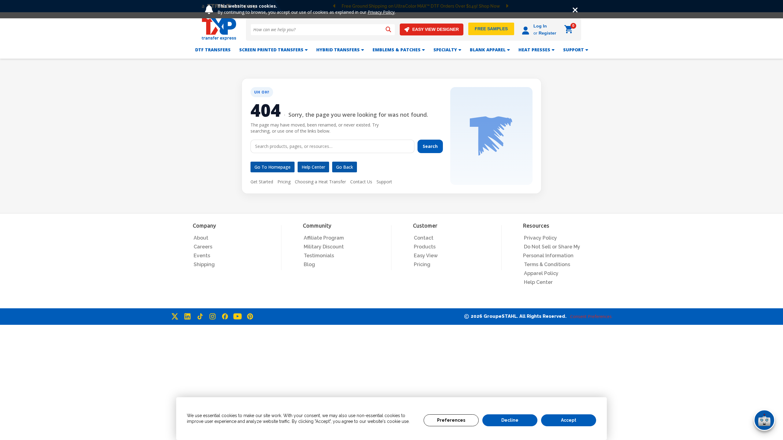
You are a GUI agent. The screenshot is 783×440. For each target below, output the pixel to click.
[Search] (388, 29)
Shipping (204, 264)
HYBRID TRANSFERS (338, 50)
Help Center (313, 167)
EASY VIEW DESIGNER (435, 29)
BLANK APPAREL (488, 50)
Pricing (284, 182)
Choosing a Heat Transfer (320, 182)
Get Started (261, 182)
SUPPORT (573, 50)
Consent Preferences (591, 316)
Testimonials (319, 255)
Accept (568, 420)
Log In (540, 26)
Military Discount (324, 247)
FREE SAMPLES (491, 28)
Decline (509, 420)
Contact (423, 238)
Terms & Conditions (547, 264)
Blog (309, 264)
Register (547, 33)
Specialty (445, 50)
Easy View (426, 255)
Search (430, 146)
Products (425, 247)
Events (202, 255)
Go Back (344, 167)
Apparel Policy (541, 273)
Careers (203, 247)
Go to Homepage (272, 167)
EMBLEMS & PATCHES (397, 50)
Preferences (451, 420)
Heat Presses (534, 50)
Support (384, 182)
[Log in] (526, 29)
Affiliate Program (324, 238)
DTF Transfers (213, 50)
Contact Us (361, 182)
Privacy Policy (381, 12)
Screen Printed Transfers (271, 50)
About (201, 238)
